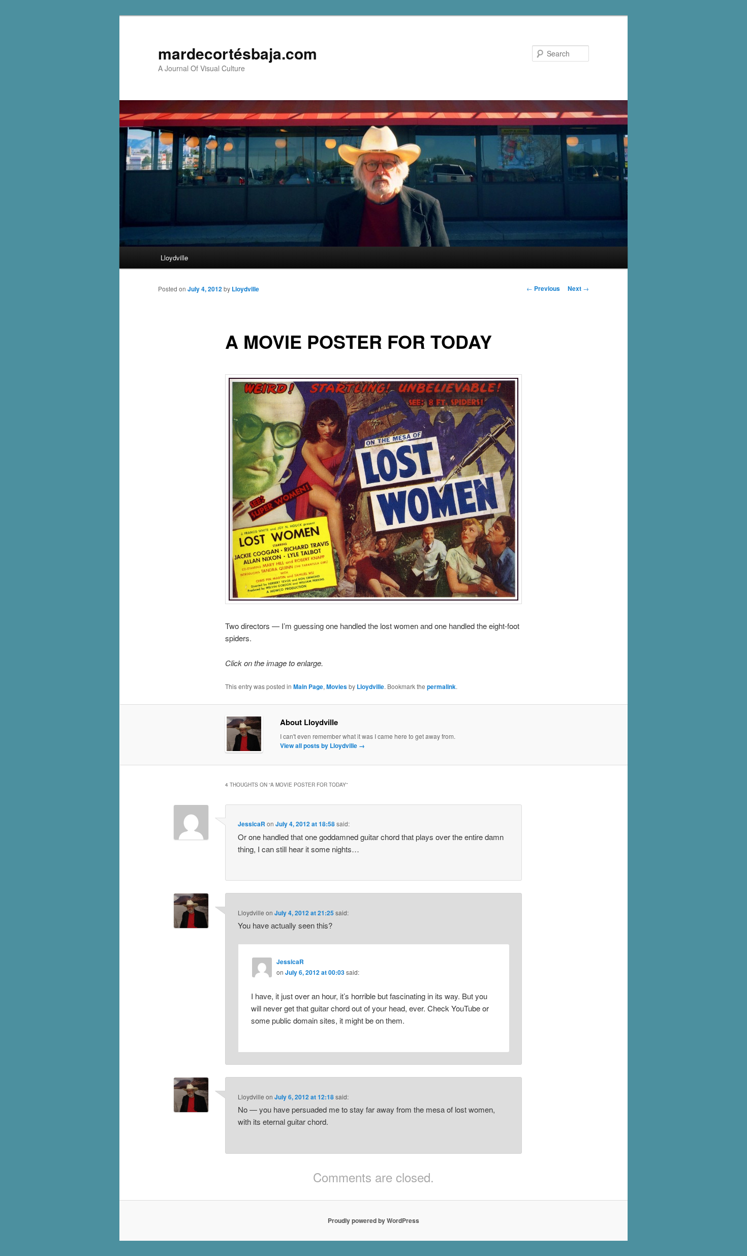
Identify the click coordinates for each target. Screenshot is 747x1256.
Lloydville (174, 257)
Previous (543, 288)
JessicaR (251, 823)
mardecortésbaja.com (237, 53)
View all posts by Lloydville (322, 745)
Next (578, 288)
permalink (441, 686)
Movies (336, 686)
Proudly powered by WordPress (373, 1220)
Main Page (308, 686)
